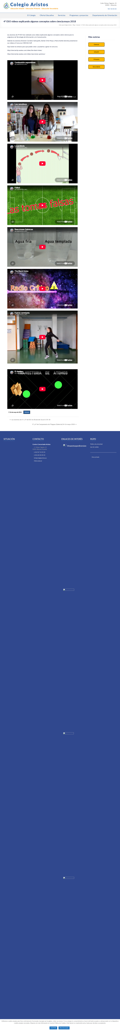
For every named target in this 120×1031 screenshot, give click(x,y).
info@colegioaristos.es (40, 458)
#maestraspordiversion (76, 446)
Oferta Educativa (47, 15)
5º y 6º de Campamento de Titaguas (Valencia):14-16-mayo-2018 (54, 424)
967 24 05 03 (112, 9)
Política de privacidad (96, 444)
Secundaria (96, 67)
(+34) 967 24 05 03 (39, 452)
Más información (64, 1028)
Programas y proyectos (79, 15)
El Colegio (31, 15)
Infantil (96, 52)
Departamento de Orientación (104, 15)
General (27, 412)
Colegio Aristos (29, 4)
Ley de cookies (94, 447)
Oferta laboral (38, 461)
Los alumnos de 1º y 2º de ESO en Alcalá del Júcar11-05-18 (30, 419)
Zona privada (95, 457)
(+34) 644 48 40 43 (39, 455)
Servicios (61, 15)
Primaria (96, 59)
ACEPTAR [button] (53, 1028)
